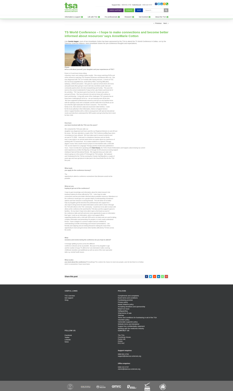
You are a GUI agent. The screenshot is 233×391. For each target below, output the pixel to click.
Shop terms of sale (125, 313)
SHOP (139, 10)
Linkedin (68, 340)
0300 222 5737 (147, 5)
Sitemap (121, 315)
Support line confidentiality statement (131, 326)
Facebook (68, 335)
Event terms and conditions (128, 298)
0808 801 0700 (126, 5)
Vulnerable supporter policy (128, 322)
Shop (66, 300)
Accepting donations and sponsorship (131, 307)
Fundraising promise (125, 300)
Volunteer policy (123, 320)
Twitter (67, 337)
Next (165, 23)
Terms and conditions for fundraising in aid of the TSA (137, 317)
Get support (69, 298)
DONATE (129, 10)
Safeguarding (123, 311)
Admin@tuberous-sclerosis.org (129, 369)
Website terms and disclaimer (128, 324)
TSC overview (70, 296)
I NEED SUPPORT (115, 10)
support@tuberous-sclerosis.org (129, 356)
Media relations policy (126, 304)
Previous (158, 23)
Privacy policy (123, 302)
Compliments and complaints (128, 296)
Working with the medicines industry (131, 328)
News (67, 342)
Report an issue (123, 309)
